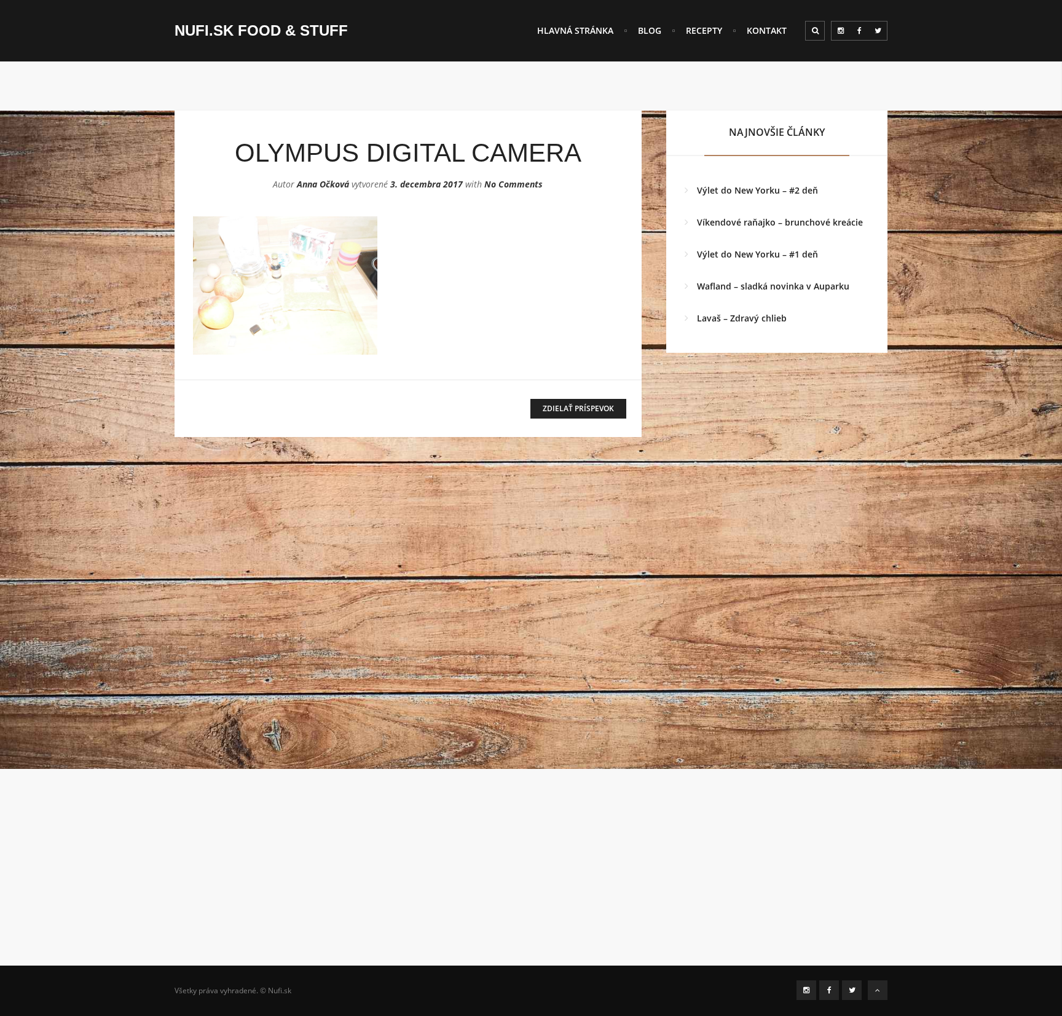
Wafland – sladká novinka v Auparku (773, 286)
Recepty (704, 30)
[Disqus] (408, 615)
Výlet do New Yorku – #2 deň (757, 190)
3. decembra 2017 (426, 184)
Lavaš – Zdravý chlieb (742, 318)
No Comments (513, 184)
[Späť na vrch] (877, 990)
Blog (649, 30)
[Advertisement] (531, 880)
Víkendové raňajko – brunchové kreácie (780, 222)
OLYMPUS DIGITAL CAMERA (408, 152)
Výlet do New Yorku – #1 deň (757, 254)
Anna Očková (323, 184)
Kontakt (767, 30)
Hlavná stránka (575, 30)
